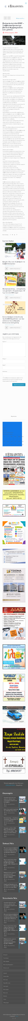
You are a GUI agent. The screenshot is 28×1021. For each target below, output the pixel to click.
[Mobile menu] (26, 3)
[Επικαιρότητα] (14, 6)
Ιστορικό (5, 954)
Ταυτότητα (6, 958)
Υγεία (4, 999)
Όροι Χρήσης (6, 961)
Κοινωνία (5, 992)
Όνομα (4, 358)
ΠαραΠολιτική (6, 983)
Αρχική (5, 973)
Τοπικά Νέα (6, 976)
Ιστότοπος (5, 371)
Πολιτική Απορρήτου (8, 964)
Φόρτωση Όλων (20, 18)
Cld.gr (17, 1016)
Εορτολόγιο (13, 416)
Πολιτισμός (6, 989)
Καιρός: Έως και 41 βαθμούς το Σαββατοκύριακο (14, 263)
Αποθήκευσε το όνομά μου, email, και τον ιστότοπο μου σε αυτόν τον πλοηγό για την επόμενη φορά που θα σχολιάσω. (13, 379)
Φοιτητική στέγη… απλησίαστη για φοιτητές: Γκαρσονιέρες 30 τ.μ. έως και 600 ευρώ (14, 291)
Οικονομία (5, 986)
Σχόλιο (5, 341)
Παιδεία (5, 996)
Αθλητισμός (6, 1002)
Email (4, 365)
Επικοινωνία (6, 968)
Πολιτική (5, 979)
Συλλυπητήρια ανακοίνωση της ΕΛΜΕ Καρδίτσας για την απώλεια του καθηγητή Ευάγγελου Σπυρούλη (13, 320)
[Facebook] (13, 1018)
